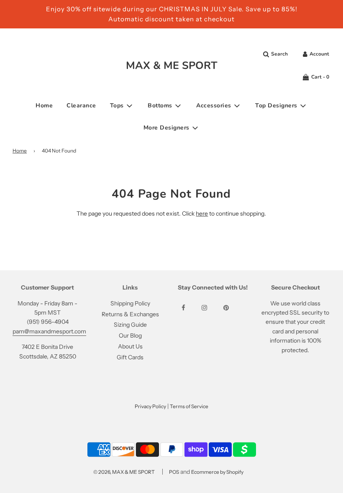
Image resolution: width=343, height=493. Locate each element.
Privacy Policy (150, 406)
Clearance (81, 105)
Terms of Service (189, 406)
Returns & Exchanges (130, 314)
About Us (130, 346)
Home (44, 105)
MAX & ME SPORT (172, 65)
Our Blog (130, 335)
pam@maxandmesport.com (49, 331)
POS (174, 472)
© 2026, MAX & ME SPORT (124, 472)
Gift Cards (130, 357)
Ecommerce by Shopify (217, 472)
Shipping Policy (130, 303)
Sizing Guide (130, 324)
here (202, 213)
